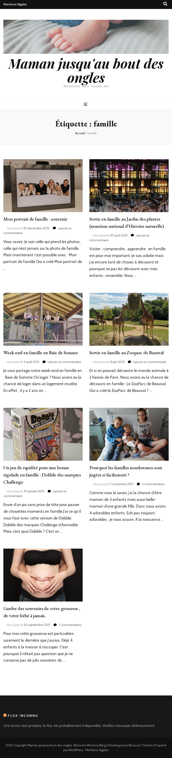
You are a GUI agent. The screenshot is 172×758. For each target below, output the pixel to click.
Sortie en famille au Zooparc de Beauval (126, 352)
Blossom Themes (141, 745)
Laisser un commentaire (64, 362)
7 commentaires (70, 625)
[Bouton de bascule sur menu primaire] (86, 104)
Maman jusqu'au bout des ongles (86, 70)
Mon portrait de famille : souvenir (35, 219)
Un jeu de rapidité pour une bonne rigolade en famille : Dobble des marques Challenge (42, 474)
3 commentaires (153, 484)
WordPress (75, 750)
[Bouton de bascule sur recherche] (165, 4)
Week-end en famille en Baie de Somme (40, 352)
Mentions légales (15, 4)
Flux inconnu (23, 716)
